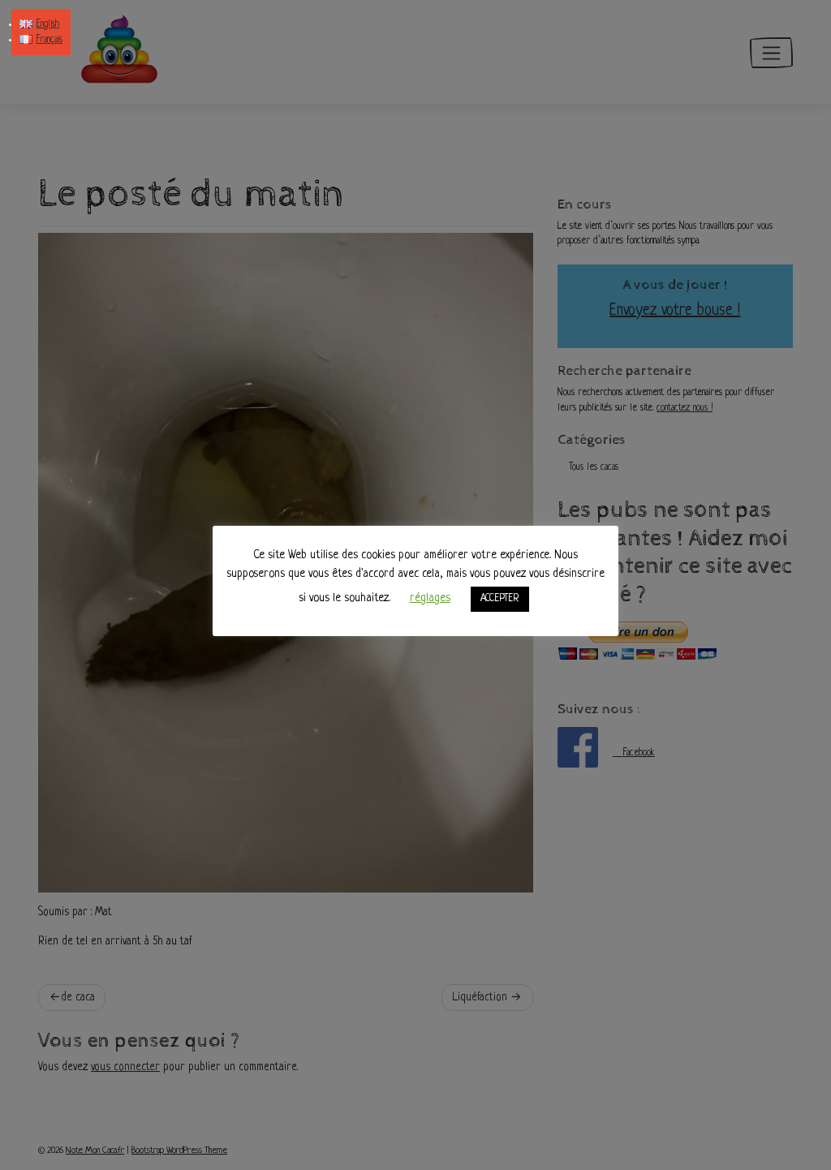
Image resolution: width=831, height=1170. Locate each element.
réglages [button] (430, 597)
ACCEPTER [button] (499, 598)
